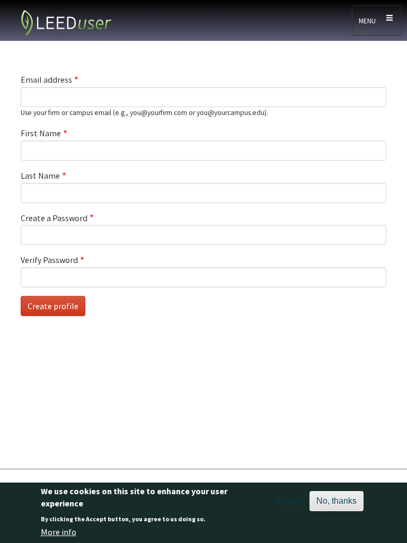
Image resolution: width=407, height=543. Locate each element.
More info (58, 532)
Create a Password (54, 218)
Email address (46, 79)
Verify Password (49, 260)
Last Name (40, 175)
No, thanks (336, 500)
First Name (41, 133)
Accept (288, 501)
